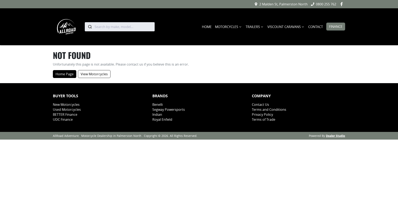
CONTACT (315, 26)
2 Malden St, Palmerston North (283, 4)
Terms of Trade (263, 119)
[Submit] (90, 26)
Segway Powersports (168, 109)
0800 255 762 (326, 4)
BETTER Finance (65, 114)
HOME (207, 26)
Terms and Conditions (269, 109)
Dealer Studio (335, 136)
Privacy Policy (262, 114)
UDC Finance (63, 119)
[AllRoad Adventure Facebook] (342, 4)
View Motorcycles (94, 74)
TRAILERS (253, 26)
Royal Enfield (162, 119)
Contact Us (260, 104)
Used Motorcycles (67, 109)
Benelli (157, 104)
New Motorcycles (66, 104)
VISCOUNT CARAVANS (284, 26)
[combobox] (120, 26)
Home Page (65, 74)
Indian (157, 114)
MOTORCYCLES (226, 26)
